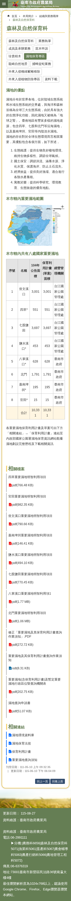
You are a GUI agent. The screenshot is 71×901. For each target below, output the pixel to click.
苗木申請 (41, 48)
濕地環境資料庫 (23, 735)
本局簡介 (28, 16)
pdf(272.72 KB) (22, 644)
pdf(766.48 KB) (22, 485)
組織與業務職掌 (49, 16)
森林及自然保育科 (24, 19)
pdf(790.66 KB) (22, 524)
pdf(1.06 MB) (21, 621)
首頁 (14, 16)
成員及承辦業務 (19, 48)
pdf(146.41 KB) (22, 543)
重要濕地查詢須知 (24, 760)
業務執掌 (44, 41)
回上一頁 (42, 781)
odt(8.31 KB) (21, 668)
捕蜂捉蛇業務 (41, 64)
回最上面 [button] (57, 781)
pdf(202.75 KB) (22, 691)
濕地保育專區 (35, 56)
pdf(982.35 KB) (22, 504)
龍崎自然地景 (17, 64)
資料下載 (51, 79)
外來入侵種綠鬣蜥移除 (24, 71)
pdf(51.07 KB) (22, 711)
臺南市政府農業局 (35, 4)
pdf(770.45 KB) (22, 582)
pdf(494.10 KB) (22, 563)
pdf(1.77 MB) (21, 601)
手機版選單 (4, 4)
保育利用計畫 (21, 751)
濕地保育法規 (21, 743)
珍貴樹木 (14, 56)
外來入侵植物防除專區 (24, 79)
